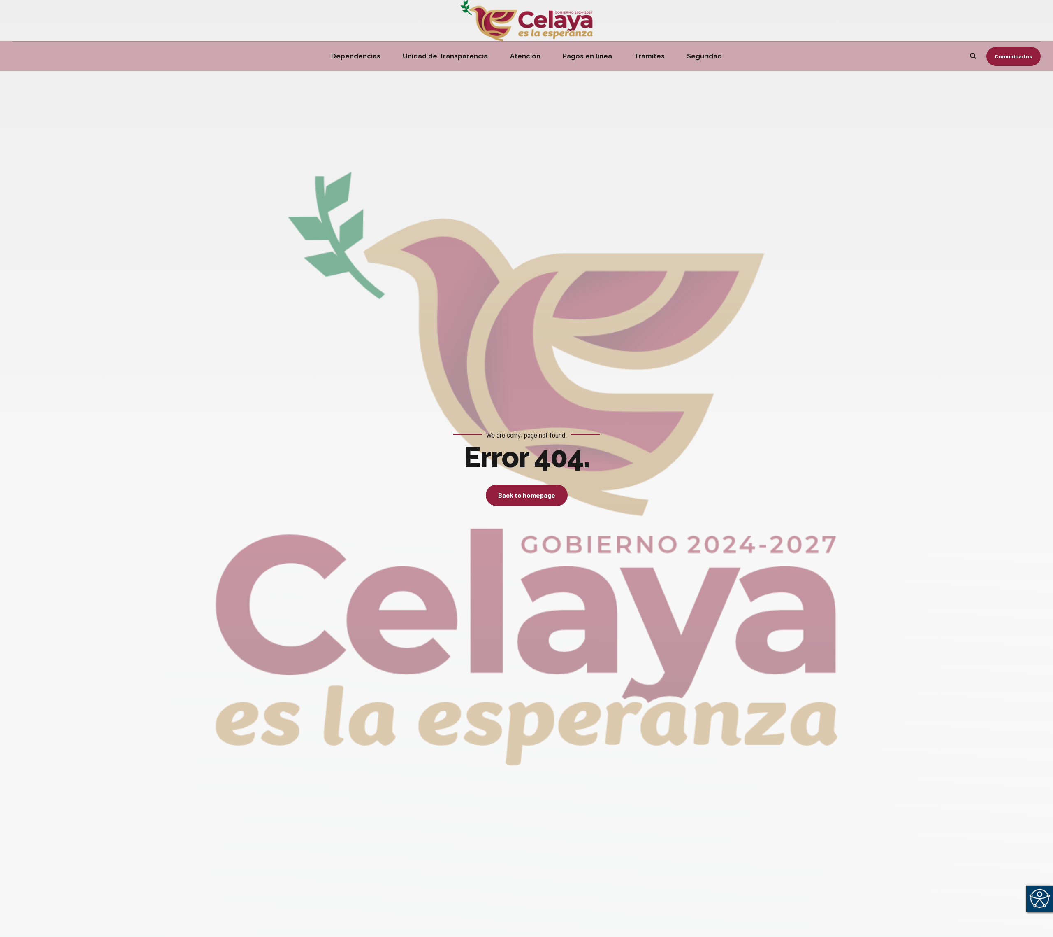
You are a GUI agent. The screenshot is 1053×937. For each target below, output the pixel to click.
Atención (525, 56)
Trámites (649, 56)
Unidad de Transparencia (445, 56)
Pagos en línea (587, 56)
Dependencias (355, 56)
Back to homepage (526, 495)
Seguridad (704, 56)
